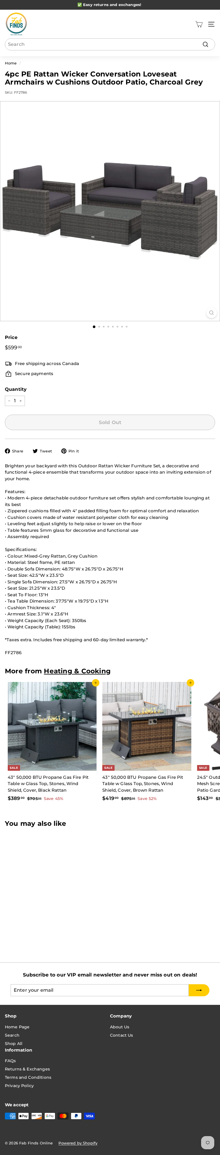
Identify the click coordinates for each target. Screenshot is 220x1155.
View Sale (140, 4)
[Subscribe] (157, 1135)
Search (12, 1035)
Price (11, 337)
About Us (119, 1027)
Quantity (16, 389)
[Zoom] (211, 312)
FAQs (10, 1060)
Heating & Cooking (77, 671)
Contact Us (121, 1035)
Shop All (13, 1043)
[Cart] (199, 24)
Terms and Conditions (28, 1077)
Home (11, 63)
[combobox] (110, 44)
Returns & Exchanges (27, 1069)
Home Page (17, 1027)
